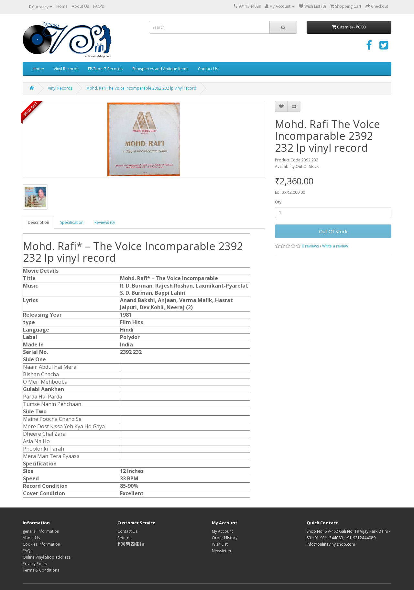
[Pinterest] (137, 544)
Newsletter (222, 550)
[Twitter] (383, 47)
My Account (222, 531)
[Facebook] (369, 47)
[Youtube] (128, 544)
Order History (224, 538)
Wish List (220, 544)
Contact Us (208, 68)
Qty (278, 202)
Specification (71, 222)
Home (62, 6)
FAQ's (98, 6)
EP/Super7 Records (105, 68)
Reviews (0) (104, 222)
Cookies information (41, 544)
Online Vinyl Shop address (47, 557)
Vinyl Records (66, 68)
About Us (80, 6)
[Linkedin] (142, 544)
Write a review (335, 246)
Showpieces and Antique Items (160, 68)
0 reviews (310, 246)
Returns (124, 538)
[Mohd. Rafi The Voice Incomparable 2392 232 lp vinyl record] (144, 139)
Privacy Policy (35, 563)
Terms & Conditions (41, 570)
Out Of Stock (333, 231)
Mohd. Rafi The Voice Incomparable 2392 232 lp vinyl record (141, 88)
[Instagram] (123, 544)
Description (38, 222)
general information (41, 531)
